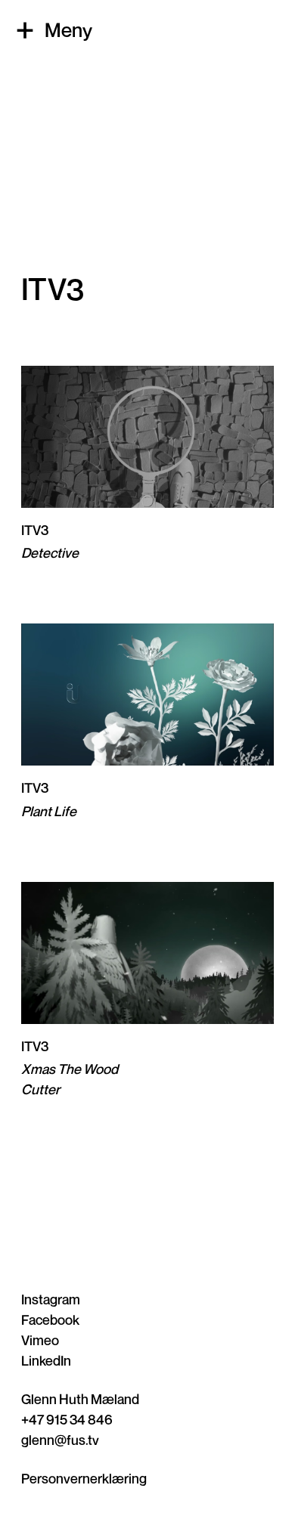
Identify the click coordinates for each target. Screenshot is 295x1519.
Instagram (50, 1299)
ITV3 (34, 529)
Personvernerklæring (84, 1478)
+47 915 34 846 (67, 1419)
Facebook (50, 1319)
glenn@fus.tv (60, 1439)
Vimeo (40, 1340)
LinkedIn (46, 1360)
